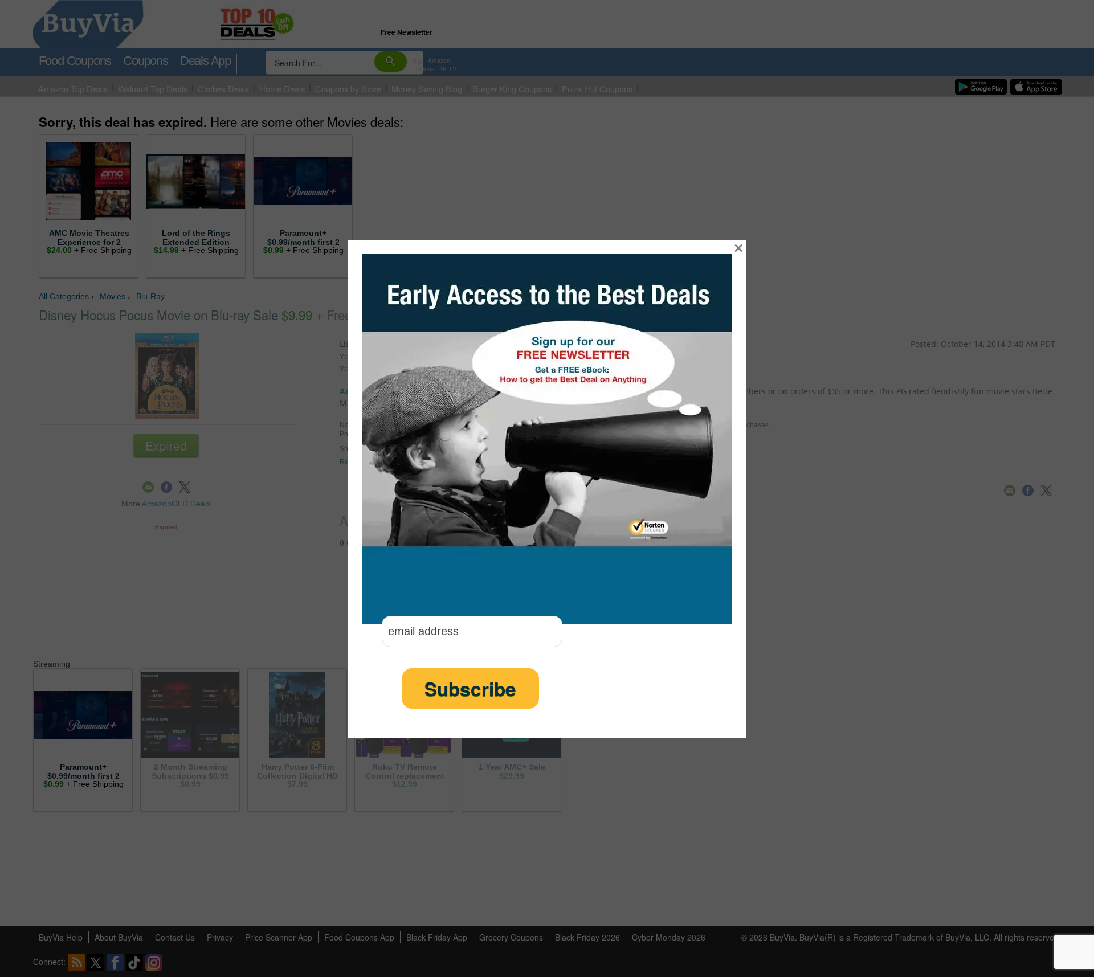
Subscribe (470, 688)
